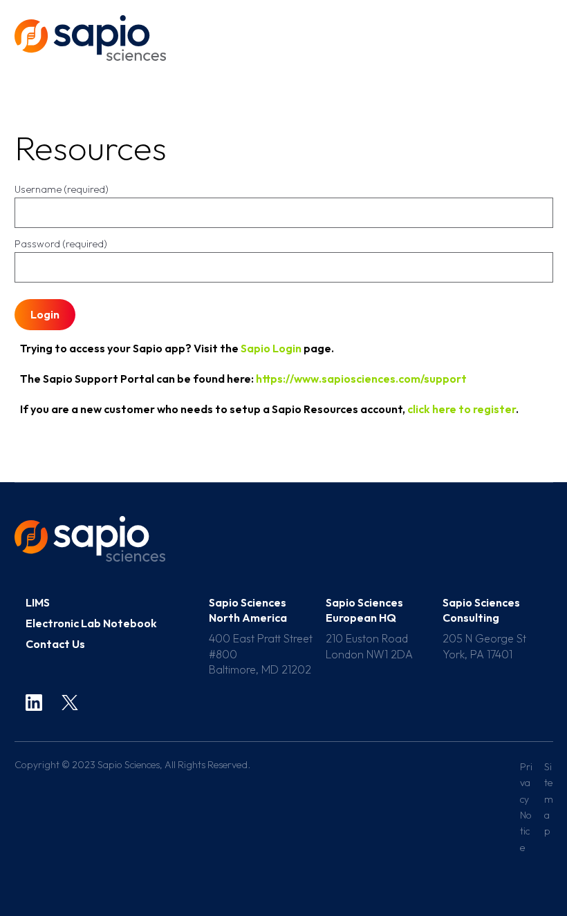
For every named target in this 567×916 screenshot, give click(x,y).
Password (61, 244)
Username (62, 189)
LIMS (38, 602)
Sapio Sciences (90, 38)
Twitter (70, 702)
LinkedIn (34, 702)
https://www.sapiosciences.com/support (361, 378)
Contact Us (55, 644)
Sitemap (548, 799)
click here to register (461, 409)
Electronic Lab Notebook (91, 623)
